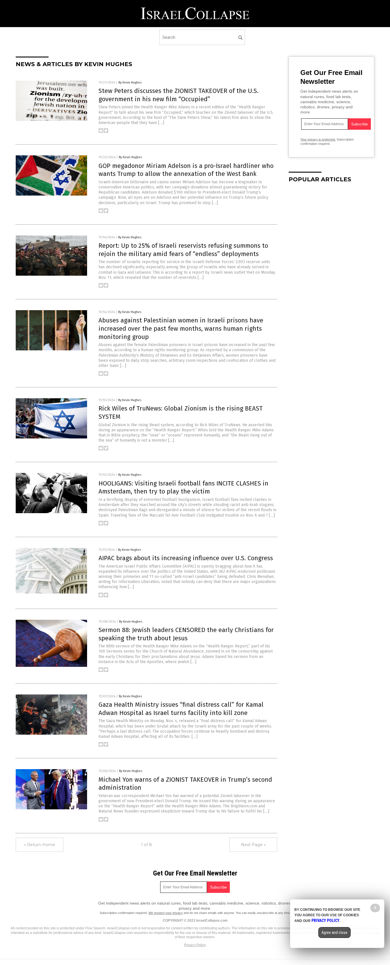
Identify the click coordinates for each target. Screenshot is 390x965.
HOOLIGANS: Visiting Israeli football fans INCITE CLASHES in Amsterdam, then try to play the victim (183, 487)
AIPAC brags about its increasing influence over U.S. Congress (185, 558)
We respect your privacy (165, 913)
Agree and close (334, 932)
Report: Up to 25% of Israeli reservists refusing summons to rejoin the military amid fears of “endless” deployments (183, 250)
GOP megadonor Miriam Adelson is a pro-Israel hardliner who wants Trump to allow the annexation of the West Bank (186, 170)
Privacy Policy (195, 945)
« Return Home (39, 844)
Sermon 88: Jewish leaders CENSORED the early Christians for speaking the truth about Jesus (186, 634)
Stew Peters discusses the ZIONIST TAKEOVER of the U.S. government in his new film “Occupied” (178, 95)
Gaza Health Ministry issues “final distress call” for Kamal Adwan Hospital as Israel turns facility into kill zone (181, 709)
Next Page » (253, 844)
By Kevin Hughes (130, 82)
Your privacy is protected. (318, 139)
